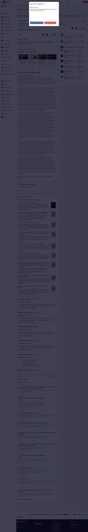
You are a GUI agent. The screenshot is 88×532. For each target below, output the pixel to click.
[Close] (57, 4)
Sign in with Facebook (37, 22)
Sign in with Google (50, 22)
